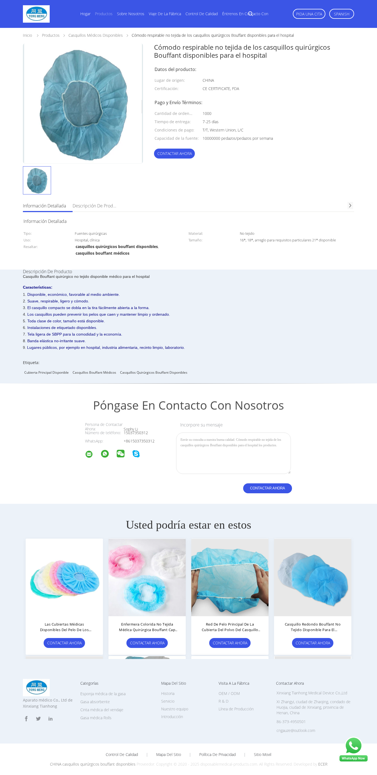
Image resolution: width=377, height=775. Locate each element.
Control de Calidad (122, 754)
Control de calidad (201, 13)
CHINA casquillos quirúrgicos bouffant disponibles (93, 764)
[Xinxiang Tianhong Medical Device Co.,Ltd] (92, 455)
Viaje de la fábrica (165, 13)
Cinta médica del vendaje (101, 709)
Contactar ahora (174, 153)
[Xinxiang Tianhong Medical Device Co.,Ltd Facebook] (26, 719)
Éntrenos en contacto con (245, 13)
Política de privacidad (217, 754)
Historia (167, 693)
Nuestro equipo (174, 708)
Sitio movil (262, 754)
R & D (224, 701)
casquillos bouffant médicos (94, 372)
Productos (104, 13)
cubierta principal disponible (46, 372)
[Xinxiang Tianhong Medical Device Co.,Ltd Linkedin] (50, 719)
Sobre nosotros (130, 13)
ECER (322, 764)
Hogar (85, 13)
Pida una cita (309, 14)
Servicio (167, 701)
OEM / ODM (229, 693)
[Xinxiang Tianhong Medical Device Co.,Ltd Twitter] (38, 719)
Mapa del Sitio (168, 754)
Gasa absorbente (95, 701)
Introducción (172, 716)
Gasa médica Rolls (95, 717)
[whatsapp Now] (353, 761)
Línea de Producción (236, 708)
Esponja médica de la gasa (103, 693)
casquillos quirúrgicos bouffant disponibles (153, 372)
